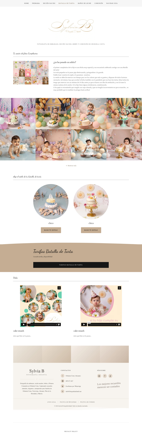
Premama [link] (36, 3)
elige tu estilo (51, 230)
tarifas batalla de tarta (71, 265)
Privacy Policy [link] (70, 431)
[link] (71, 26)
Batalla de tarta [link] (67, 3)
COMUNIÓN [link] (98, 3)
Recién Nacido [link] (49, 3)
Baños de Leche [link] (84, 3)
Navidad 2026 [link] (112, 3)
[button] (71, 166)
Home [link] (26, 3)
